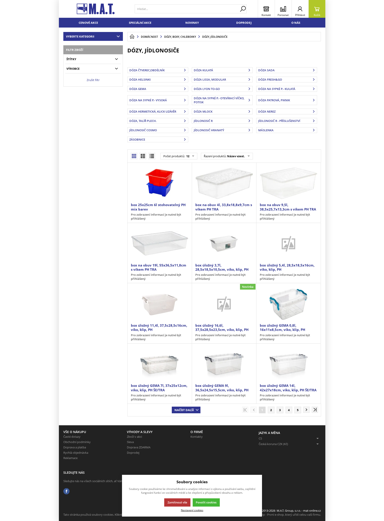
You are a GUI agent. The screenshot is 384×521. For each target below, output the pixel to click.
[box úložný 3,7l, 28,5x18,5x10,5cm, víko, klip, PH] (224, 243)
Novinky (192, 23)
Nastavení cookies (192, 510)
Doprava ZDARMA (138, 447)
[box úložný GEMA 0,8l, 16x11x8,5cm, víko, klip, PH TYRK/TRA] (288, 303)
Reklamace (70, 458)
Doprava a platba (74, 447)
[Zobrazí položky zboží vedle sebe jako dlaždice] (143, 156)
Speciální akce (140, 23)
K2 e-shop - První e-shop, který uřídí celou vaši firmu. (286, 515)
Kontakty (196, 437)
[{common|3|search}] (242, 8)
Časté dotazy (71, 437)
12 (187, 156)
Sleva (130, 442)
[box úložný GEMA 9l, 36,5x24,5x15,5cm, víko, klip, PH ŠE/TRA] (224, 364)
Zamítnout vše (177, 502)
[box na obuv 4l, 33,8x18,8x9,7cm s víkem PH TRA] (224, 183)
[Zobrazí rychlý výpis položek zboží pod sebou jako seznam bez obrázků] (151, 156)
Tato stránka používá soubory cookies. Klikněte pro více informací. (106, 515)
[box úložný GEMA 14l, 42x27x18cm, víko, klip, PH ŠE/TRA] (288, 364)
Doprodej (244, 23)
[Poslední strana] (315, 410)
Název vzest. (236, 156)
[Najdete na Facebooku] (66, 491)
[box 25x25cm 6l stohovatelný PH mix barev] (159, 183)
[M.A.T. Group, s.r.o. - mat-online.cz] (95, 9)
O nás (295, 23)
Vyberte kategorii (80, 36)
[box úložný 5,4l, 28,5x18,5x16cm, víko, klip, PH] (288, 243)
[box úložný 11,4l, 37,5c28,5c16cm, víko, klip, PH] (159, 303)
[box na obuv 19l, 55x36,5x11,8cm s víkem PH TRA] (159, 243)
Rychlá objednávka (75, 453)
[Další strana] (306, 410)
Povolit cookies (206, 502)
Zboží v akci (134, 437)
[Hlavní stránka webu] (132, 36)
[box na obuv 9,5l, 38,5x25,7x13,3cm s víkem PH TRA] (288, 183)
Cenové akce (88, 23)
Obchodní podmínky (77, 442)
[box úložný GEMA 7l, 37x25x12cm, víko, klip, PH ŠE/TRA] (159, 364)
